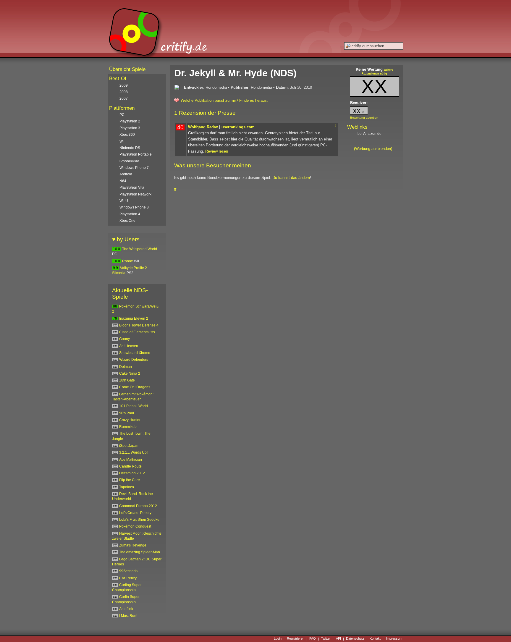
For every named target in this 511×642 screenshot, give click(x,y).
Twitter (326, 639)
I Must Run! (128, 615)
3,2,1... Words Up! (133, 452)
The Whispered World (139, 249)
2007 (123, 98)
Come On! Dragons (134, 387)
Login (278, 639)
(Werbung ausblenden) (373, 148)
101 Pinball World (133, 406)
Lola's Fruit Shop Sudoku (139, 519)
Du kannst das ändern (291, 177)
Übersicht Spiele (127, 69)
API (338, 639)
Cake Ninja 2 (129, 373)
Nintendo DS (129, 148)
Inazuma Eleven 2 (133, 318)
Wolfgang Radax (203, 127)
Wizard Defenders (133, 359)
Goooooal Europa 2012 (138, 506)
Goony (124, 339)
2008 (123, 92)
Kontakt (375, 639)
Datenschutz (355, 639)
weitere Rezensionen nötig (377, 71)
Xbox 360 (127, 134)
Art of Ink (126, 609)
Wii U (123, 201)
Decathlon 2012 (132, 473)
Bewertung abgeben (364, 117)
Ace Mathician (130, 459)
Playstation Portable (135, 154)
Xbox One (127, 221)
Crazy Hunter (129, 420)
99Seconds (128, 571)
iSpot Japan (128, 445)
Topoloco (126, 487)
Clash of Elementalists (137, 332)
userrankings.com (238, 127)
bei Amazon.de (370, 134)
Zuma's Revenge (132, 545)
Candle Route (130, 466)
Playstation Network (135, 194)
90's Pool (126, 413)
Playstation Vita (131, 187)
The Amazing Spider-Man (139, 552)
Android (125, 174)
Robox (127, 261)
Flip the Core (129, 480)
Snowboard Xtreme (134, 353)
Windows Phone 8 (134, 207)
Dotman (125, 366)
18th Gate (127, 380)
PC (121, 115)
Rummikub (128, 426)
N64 (122, 181)
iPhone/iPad (129, 161)
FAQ (312, 639)
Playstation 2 (129, 121)
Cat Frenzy (128, 578)
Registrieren (295, 639)
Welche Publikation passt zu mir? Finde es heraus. (224, 100)
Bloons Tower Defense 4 (139, 325)
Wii (121, 141)
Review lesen (216, 151)
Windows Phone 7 (134, 168)
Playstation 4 (129, 214)
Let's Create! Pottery (135, 513)
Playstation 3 (129, 128)
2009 (123, 85)
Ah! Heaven (128, 346)
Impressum (394, 639)
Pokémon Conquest (135, 526)
